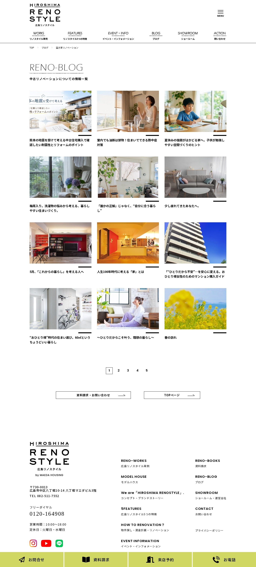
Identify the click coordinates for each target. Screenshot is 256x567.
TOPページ (172, 395)
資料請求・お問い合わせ (93, 395)
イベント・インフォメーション (118, 36)
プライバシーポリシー (209, 530)
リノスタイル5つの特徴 (75, 36)
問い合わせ (220, 36)
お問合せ (36, 559)
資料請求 (102, 559)
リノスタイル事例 (39, 36)
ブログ (156, 36)
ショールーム (188, 36)
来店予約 (166, 559)
